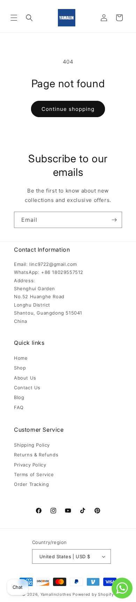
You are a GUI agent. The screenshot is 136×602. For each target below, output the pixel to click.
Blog (19, 397)
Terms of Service (34, 474)
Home (21, 358)
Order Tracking (31, 484)
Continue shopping (68, 109)
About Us (25, 378)
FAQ (19, 407)
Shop (20, 368)
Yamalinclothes (55, 594)
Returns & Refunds (36, 454)
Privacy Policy (30, 464)
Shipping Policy (32, 445)
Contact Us (27, 387)
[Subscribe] (114, 220)
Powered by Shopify (93, 594)
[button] (14, 17)
